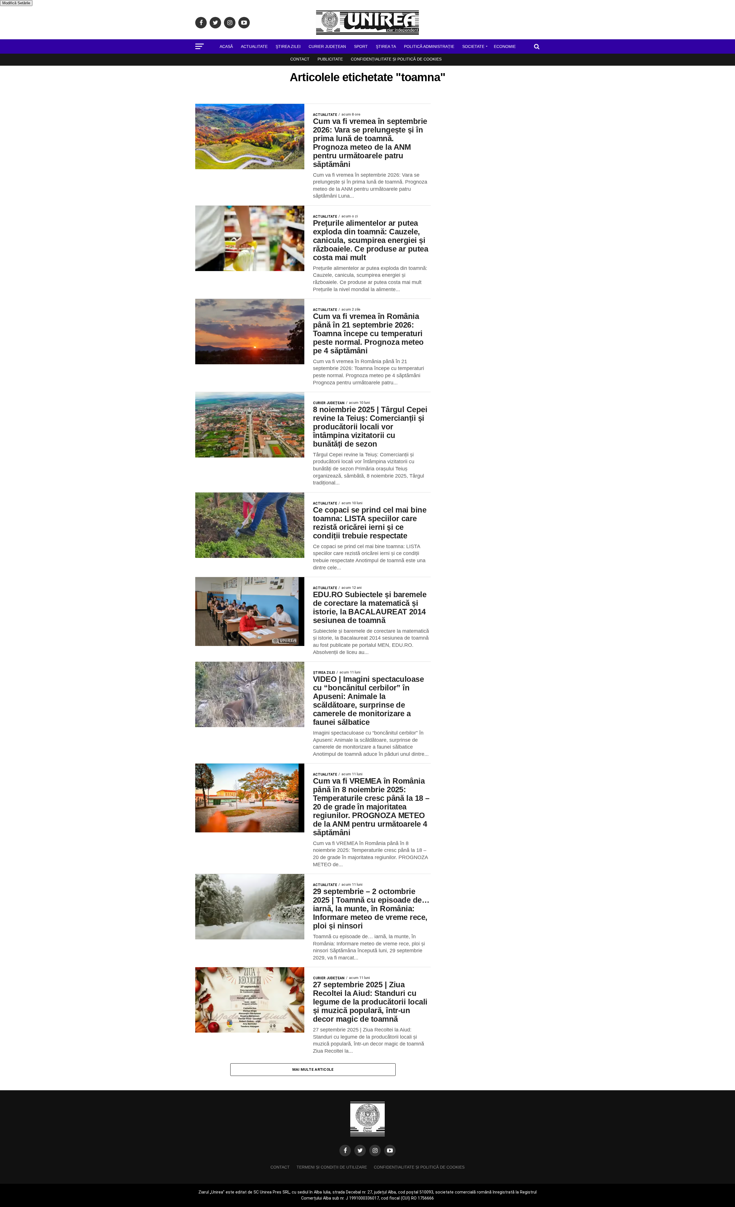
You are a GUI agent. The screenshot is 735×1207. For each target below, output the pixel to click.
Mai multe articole (313, 1069)
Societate (473, 46)
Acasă (226, 46)
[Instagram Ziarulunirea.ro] (375, 1150)
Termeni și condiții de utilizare (332, 1167)
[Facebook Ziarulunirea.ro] (345, 1150)
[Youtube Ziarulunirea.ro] (390, 1150)
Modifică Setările (16, 3)
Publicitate (330, 59)
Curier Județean (327, 46)
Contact (300, 59)
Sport (361, 46)
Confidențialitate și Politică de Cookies (396, 59)
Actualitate (254, 46)
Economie (505, 46)
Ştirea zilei (288, 46)
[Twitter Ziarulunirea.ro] (360, 1150)
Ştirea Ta (386, 46)
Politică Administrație (429, 46)
